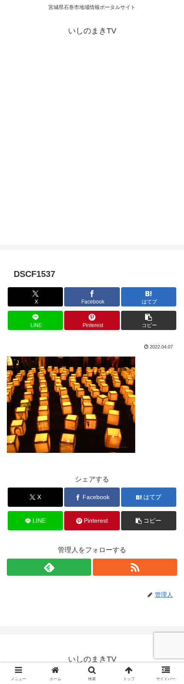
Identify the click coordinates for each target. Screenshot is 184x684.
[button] (148, 320)
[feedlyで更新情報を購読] (49, 567)
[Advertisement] (92, 153)
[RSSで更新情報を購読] (135, 567)
